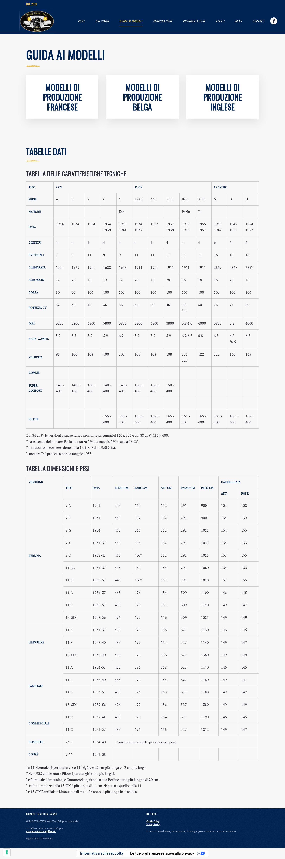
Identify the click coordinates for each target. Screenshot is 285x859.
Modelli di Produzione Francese (62, 97)
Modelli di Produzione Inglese (222, 97)
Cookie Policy (152, 821)
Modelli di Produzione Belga (142, 97)
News (238, 21)
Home (81, 21)
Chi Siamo (102, 21)
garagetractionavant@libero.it (41, 831)
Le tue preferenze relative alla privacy (162, 853)
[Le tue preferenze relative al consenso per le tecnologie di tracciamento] (6, 852)
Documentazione (194, 21)
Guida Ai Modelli (131, 21)
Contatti (258, 21)
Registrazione (162, 21)
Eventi (220, 21)
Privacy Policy (153, 824)
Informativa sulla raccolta (101, 853)
